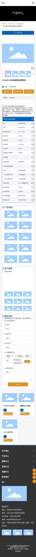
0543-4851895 (15, 516)
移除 (27, 361)
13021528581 (15, 513)
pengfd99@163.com (14, 519)
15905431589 (11, 510)
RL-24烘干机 (8, 432)
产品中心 (18, 13)
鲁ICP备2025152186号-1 (18, 547)
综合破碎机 (20, 24)
